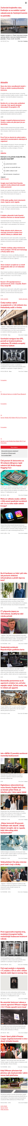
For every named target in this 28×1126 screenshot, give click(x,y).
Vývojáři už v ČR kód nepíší (8, 453)
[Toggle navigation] (26, 3)
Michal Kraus (4, 1102)
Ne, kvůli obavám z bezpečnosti (11, 174)
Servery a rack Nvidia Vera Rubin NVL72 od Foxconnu (13, 442)
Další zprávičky (4, 299)
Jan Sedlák (3, 41)
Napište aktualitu (23, 299)
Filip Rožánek (4, 335)
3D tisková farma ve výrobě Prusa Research (13, 394)
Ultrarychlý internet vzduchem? (9, 451)
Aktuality (4, 82)
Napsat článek (4, 1107)
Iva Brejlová (4, 819)
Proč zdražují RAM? (6, 455)
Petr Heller (4, 713)
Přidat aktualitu (5, 1109)
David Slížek (4, 533)
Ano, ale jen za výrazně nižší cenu (12, 167)
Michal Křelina (4, 371)
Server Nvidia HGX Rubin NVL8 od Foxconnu (14, 417)
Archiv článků (4, 1106)
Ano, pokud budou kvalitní (10, 164)
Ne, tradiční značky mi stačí (10, 170)
